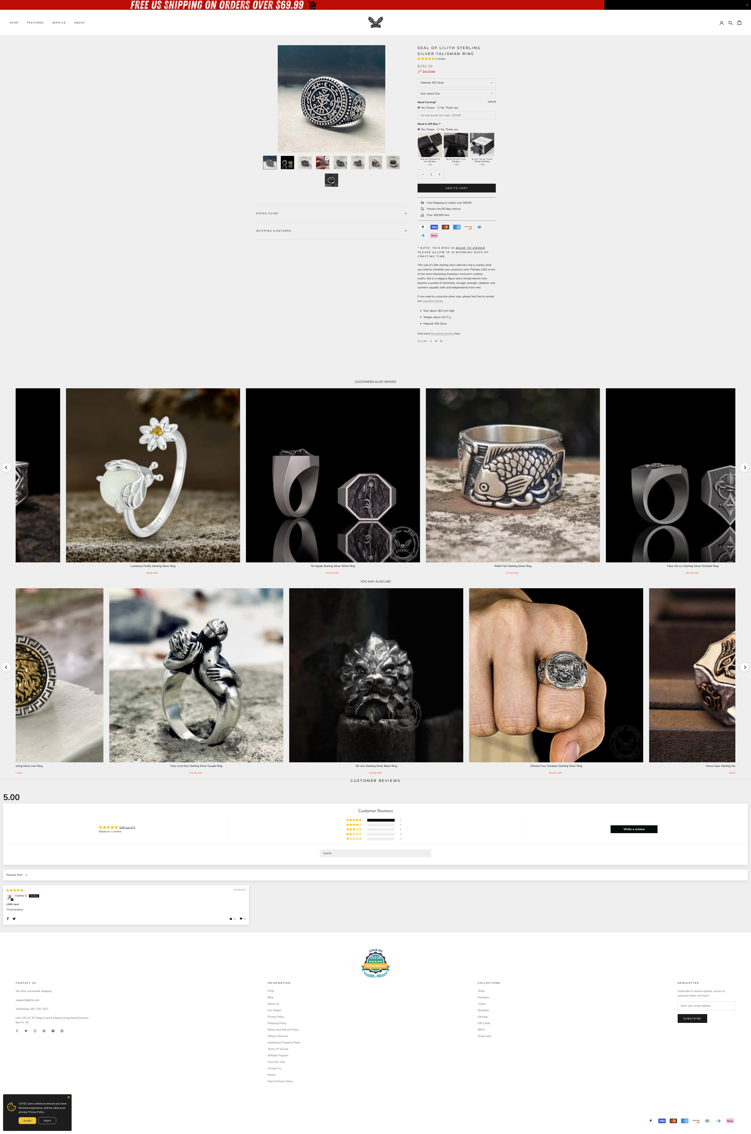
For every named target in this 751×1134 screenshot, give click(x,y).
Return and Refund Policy (283, 1029)
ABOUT (79, 22)
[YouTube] (53, 1031)
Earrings (483, 1017)
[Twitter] (436, 341)
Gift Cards (484, 1023)
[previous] (6, 467)
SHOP (14, 22)
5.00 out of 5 (127, 827)
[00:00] (331, 99)
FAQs (271, 991)
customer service (432, 301)
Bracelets (483, 1010)
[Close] (69, 1097)
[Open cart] (739, 22)
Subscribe (692, 1018)
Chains (482, 1004)
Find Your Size (276, 1062)
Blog (270, 997)
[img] (14, 890)
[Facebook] (431, 341)
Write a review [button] (634, 829)
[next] (744, 467)
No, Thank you (449, 108)
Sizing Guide (267, 213)
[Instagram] (35, 1031)
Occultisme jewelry (442, 333)
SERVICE (59, 22)
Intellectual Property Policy (284, 1042)
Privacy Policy (276, 1017)
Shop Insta (484, 1036)
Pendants (483, 997)
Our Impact (274, 1010)
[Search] (731, 23)
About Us (273, 1004)
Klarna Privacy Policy (280, 1081)
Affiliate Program (278, 1055)
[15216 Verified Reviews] (375, 979)
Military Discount (278, 1036)
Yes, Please (427, 108)
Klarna (271, 1075)
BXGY (481, 1029)
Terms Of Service (278, 1049)
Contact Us (274, 1068)
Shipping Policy (277, 1023)
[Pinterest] (441, 341)
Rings (481, 991)
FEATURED (35, 22)
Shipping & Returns (273, 230)
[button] (426, 59)
